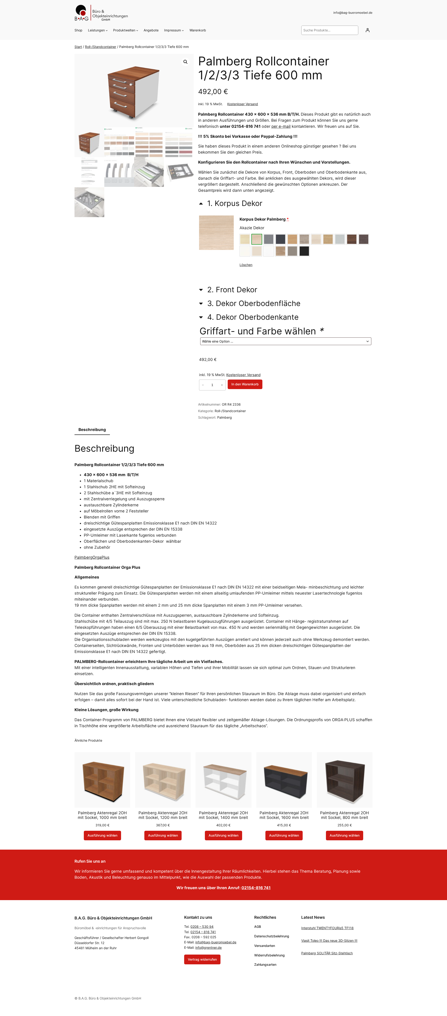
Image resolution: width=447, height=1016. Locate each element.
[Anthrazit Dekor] (280, 239)
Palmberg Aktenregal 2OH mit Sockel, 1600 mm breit (284, 815)
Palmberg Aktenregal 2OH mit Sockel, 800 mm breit (344, 815)
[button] (185, 62)
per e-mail (281, 126)
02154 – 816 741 (203, 932)
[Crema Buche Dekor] (316, 239)
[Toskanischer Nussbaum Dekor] (280, 251)
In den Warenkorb (245, 384)
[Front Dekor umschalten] (228, 289)
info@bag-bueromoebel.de (215, 942)
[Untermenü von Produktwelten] (137, 30)
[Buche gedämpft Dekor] (292, 239)
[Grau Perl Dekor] (340, 239)
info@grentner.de (208, 947)
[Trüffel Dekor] (292, 251)
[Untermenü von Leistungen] (107, 30)
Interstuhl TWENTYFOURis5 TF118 (327, 928)
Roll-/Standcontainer (100, 47)
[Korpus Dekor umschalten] (230, 203)
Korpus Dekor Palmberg (264, 219)
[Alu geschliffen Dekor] (268, 239)
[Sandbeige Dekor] (256, 251)
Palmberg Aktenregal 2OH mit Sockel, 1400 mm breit (223, 815)
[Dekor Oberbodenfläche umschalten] (250, 303)
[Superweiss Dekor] (268, 251)
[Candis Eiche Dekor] (304, 239)
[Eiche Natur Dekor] (328, 239)
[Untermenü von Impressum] (183, 30)
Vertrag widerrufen (202, 959)
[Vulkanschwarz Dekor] (304, 251)
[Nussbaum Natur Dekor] (351, 239)
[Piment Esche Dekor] (363, 239)
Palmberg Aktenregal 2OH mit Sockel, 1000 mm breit (102, 815)
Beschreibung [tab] (92, 429)
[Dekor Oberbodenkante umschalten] (249, 317)
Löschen (246, 265)
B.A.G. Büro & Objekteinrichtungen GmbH (113, 918)
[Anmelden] (367, 30)
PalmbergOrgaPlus (91, 557)
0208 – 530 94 (201, 927)
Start (78, 47)
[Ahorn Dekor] (245, 239)
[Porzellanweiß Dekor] (245, 251)
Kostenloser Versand (242, 104)
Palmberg (224, 417)
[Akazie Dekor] (256, 239)
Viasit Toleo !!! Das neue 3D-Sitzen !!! (329, 940)
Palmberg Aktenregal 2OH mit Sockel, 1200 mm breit (163, 815)
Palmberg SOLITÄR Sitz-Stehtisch (327, 953)
